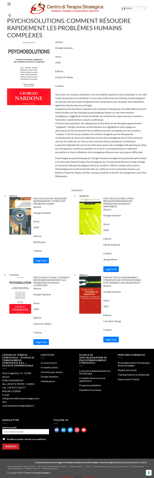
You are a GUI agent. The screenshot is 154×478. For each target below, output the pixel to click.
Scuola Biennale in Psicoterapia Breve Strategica (134, 364)
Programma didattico (90, 385)
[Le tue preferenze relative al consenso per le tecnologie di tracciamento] (149, 473)
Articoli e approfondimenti (52, 466)
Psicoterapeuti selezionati (21, 466)
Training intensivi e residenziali (133, 374)
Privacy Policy (33, 468)
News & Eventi (76, 466)
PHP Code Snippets (66, 477)
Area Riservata (15, 468)
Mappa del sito (50, 468)
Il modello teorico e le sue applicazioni (92, 379)
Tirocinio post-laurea (51, 372)
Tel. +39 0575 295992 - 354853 (18, 383)
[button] (9, 4)
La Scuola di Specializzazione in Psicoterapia (95, 372)
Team (88, 466)
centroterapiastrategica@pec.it (18, 405)
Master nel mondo (127, 370)
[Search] (9, 15)
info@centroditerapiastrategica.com (20, 398)
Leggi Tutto (41, 260)
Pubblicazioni (48, 381)
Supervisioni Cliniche (128, 379)
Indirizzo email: (9, 427)
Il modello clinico (49, 367)
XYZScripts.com (89, 477)
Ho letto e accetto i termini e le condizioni (26, 439)
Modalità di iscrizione (90, 389)
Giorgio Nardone (49, 376)
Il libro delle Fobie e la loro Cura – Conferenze (118, 466)
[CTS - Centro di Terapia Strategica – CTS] (66, 8)
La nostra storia (49, 362)
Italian (128, 8)
